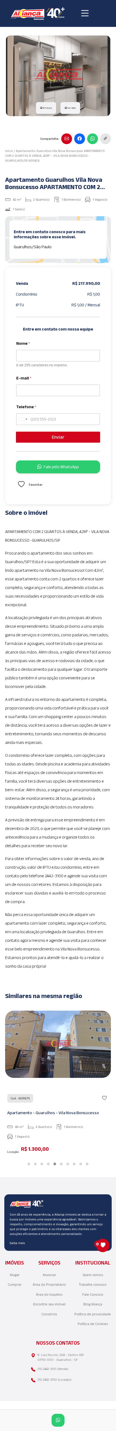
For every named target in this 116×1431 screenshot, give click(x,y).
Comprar (15, 1285)
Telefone (26, 406)
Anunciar (49, 1275)
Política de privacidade (92, 1314)
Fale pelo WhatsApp (61, 466)
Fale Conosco (92, 1294)
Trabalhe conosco (93, 1285)
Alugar (15, 1275)
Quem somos (93, 1275)
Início (9, 150)
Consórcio (49, 1314)
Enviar (58, 437)
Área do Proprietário (49, 1285)
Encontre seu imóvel (49, 1304)
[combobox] (22, 419)
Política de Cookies (93, 1324)
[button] (29, 1164)
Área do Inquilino (49, 1294)
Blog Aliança (92, 1304)
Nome (23, 343)
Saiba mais (17, 1243)
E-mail (23, 378)
